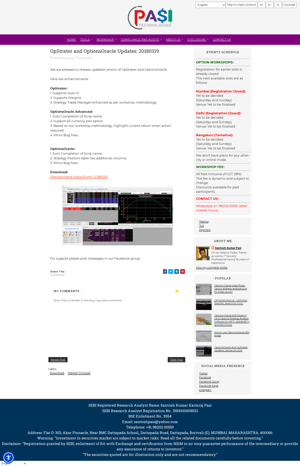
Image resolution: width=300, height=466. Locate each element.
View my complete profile (211, 267)
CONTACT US (222, 39)
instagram (205, 389)
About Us (173, 39)
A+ (261, 4)
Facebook (205, 377)
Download (57, 373)
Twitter (203, 373)
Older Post (176, 359)
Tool (201, 225)
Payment (205, 229)
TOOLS (85, 39)
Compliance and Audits (140, 39)
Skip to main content (241, 4)
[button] (8, 457)
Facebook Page (208, 385)
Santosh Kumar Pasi (228, 248)
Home (71, 39)
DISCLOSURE (196, 39)
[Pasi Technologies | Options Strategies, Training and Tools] (149, 30)
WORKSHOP (105, 39)
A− (270, 4)
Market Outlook (79, 373)
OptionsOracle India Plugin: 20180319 (79, 177)
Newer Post (58, 359)
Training (204, 221)
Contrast (289, 4)
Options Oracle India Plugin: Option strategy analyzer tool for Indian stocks (230, 288)
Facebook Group (209, 381)
